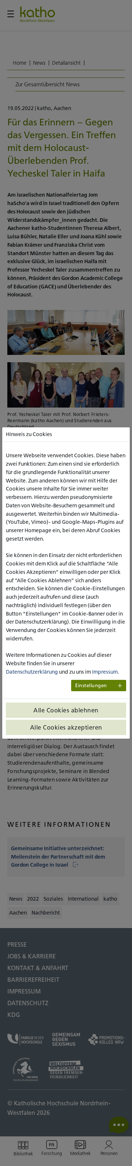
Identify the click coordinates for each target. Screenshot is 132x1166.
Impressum (105, 672)
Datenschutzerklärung (32, 672)
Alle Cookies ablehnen (66, 710)
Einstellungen (91, 685)
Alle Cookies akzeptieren (66, 727)
